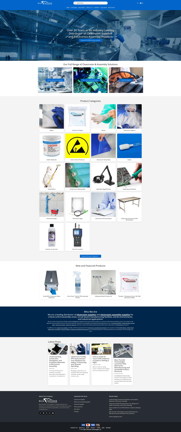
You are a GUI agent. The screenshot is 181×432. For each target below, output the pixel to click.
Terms (98, 428)
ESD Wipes (58, 329)
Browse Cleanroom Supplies (55, 80)
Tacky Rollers (52, 189)
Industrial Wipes (65, 329)
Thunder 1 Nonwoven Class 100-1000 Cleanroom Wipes (129, 297)
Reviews (108, 428)
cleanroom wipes (116, 323)
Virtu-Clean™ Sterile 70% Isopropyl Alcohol (77, 297)
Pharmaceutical (78, 406)
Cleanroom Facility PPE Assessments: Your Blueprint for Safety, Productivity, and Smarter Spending (79, 361)
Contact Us (73, 428)
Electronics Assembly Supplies (90, 80)
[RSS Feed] (46, 413)
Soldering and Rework (129, 189)
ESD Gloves (123, 328)
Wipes (51, 130)
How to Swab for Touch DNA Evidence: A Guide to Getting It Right (101, 359)
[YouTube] (52, 413)
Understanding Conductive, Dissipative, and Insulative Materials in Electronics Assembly (57, 361)
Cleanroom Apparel (129, 130)
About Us (82, 428)
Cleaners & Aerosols (52, 249)
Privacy (93, 428)
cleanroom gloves (60, 325)
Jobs (103, 428)
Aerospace (77, 409)
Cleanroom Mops (51, 218)
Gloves (103, 130)
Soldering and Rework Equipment (79, 329)
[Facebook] (40, 413)
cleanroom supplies (62, 328)
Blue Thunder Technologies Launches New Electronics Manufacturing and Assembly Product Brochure (122, 365)
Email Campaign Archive (115, 416)
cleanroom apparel (71, 325)
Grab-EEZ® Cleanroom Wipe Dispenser (51, 297)
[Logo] (45, 3)
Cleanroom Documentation (103, 218)
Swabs (129, 160)
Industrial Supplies (126, 80)
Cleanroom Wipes (77, 130)
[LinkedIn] (49, 413)
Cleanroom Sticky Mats (103, 160)
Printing (76, 411)
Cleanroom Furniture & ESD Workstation (129, 219)
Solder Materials (52, 160)
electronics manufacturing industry (97, 328)
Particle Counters (77, 249)
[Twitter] (43, 413)
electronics (120, 325)
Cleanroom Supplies (79, 399)
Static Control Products (77, 160)
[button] (137, 3)
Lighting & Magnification (103, 189)
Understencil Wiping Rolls (77, 189)
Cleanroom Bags (78, 218)
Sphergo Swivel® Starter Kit (103, 296)
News (87, 428)
